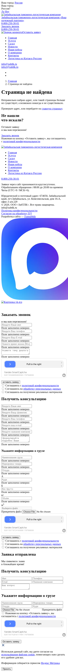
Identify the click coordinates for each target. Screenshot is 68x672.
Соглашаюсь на (33, 388)
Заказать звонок (10, 26)
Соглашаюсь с (32, 385)
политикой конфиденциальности (21, 141)
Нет (7, 11)
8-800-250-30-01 (10, 23)
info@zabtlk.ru (9, 64)
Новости (13, 46)
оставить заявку (11, 382)
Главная (12, 37)
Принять (7, 669)
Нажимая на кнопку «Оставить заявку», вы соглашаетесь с (28, 615)
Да (2, 11)
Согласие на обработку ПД (16, 213)
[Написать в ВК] (34, 302)
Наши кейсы (15, 49)
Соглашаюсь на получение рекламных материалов (33, 392)
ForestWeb (30, 216)
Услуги (12, 40)
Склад (11, 43)
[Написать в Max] (34, 259)
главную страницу (52, 108)
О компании (15, 52)
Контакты (13, 55)
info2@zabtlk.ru (9, 67)
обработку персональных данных (42, 388)
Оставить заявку (31, 32)
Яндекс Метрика (50, 663)
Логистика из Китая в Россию (25, 58)
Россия (18, 2)
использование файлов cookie (18, 654)
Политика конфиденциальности (19, 210)
